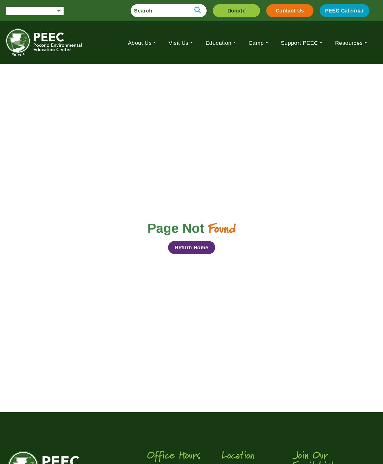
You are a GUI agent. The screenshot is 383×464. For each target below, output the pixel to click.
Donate (236, 11)
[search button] (198, 10)
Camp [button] (256, 43)
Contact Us (290, 11)
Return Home (191, 247)
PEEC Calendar (344, 11)
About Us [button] (140, 43)
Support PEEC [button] (299, 43)
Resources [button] (349, 43)
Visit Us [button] (178, 43)
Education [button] (219, 43)
